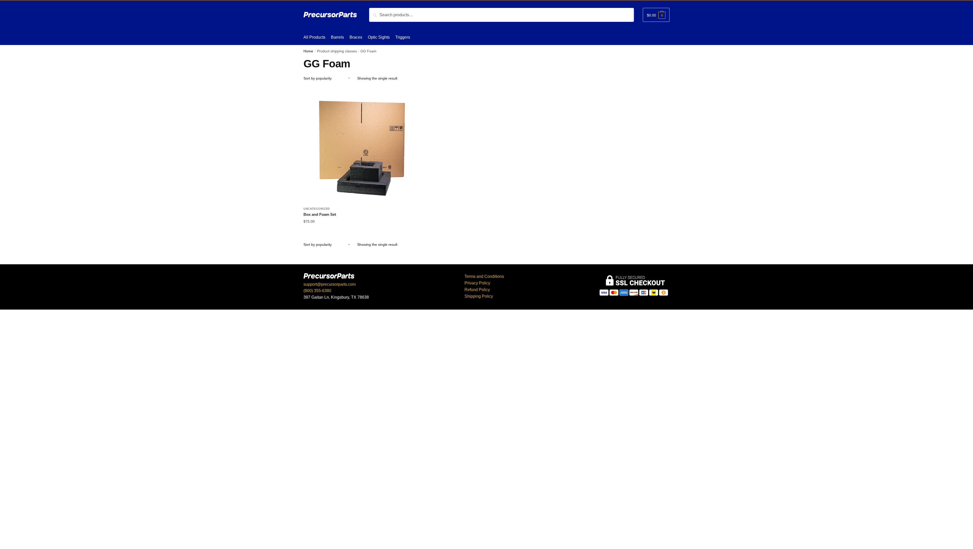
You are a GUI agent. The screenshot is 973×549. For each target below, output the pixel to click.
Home (308, 51)
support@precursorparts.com (329, 284)
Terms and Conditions (484, 276)
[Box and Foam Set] (361, 145)
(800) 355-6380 (317, 290)
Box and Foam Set (319, 214)
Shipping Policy (478, 296)
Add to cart (362, 233)
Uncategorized (316, 208)
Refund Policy (477, 289)
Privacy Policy (477, 283)
